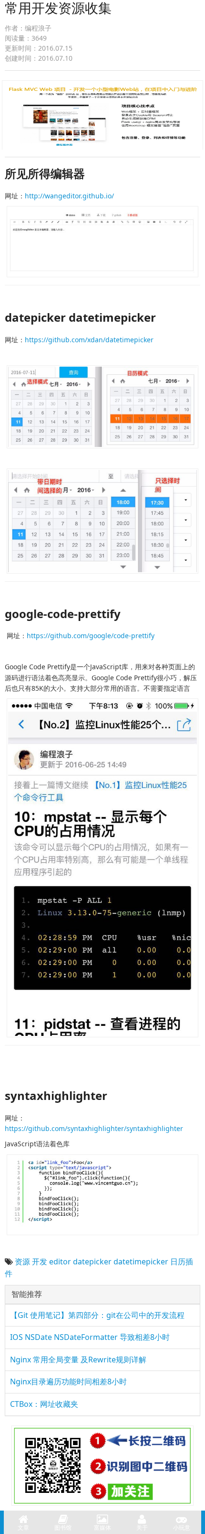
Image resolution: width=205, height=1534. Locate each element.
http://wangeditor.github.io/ (69, 195)
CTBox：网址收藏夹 (44, 1404)
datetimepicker (140, 1261)
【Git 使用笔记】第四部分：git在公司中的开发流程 (97, 1315)
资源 (22, 1261)
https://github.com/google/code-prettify (90, 635)
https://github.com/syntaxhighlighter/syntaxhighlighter (94, 1128)
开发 (39, 1261)
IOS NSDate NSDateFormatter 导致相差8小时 (90, 1337)
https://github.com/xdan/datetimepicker (89, 339)
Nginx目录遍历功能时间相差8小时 (68, 1381)
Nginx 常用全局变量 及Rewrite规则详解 (78, 1359)
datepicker (92, 1261)
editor (60, 1261)
